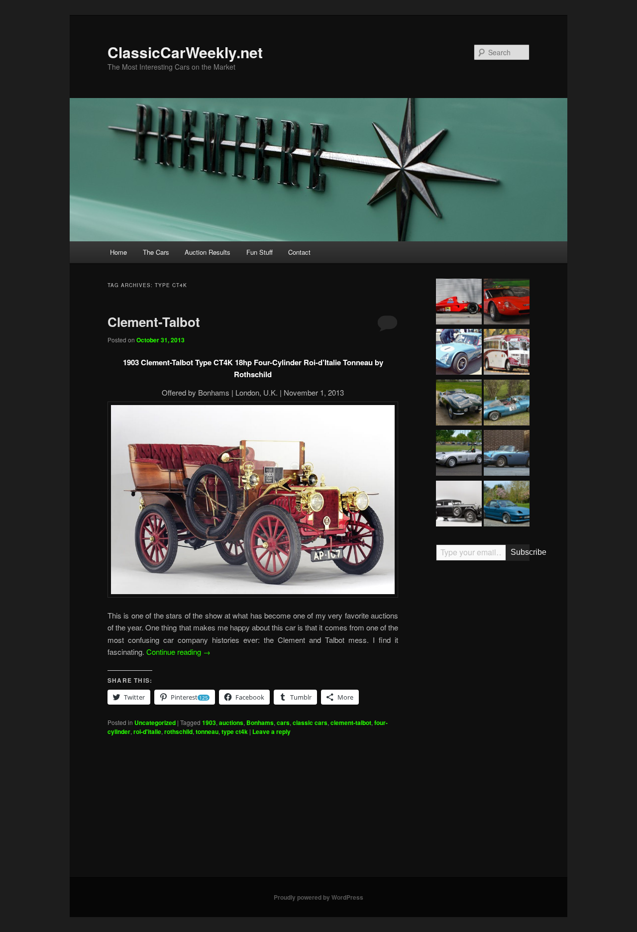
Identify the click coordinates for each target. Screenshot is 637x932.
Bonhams (260, 722)
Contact (299, 252)
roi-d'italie (147, 731)
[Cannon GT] (459, 353)
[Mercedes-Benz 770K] (459, 505)
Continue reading (178, 651)
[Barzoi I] (507, 303)
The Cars (156, 252)
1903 (209, 722)
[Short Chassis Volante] (507, 454)
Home (118, 252)
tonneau (207, 731)
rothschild (178, 731)
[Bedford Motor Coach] (507, 353)
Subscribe (520, 552)
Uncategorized (155, 722)
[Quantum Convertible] (507, 505)
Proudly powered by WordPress (318, 897)
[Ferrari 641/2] (459, 303)
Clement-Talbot (153, 321)
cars (283, 722)
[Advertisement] (483, 723)
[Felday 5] (507, 404)
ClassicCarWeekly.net (185, 52)
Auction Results (207, 252)
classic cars (310, 722)
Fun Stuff (259, 252)
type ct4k (234, 731)
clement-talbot (350, 722)
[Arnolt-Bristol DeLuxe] (459, 404)
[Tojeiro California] (459, 454)
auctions (231, 722)
